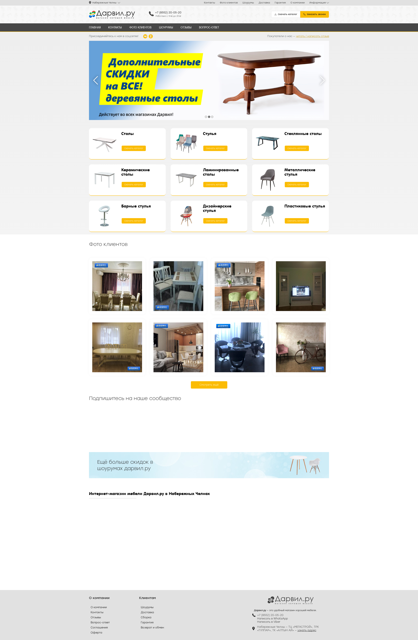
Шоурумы (248, 2)
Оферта (96, 632)
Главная (95, 27)
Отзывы (186, 27)
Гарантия (280, 2)
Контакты (209, 2)
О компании (297, 2)
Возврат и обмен (152, 627)
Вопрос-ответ (209, 27)
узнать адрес (306, 630)
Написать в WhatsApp (272, 618)
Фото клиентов (229, 2)
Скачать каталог (133, 148)
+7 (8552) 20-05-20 (168, 12)
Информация (317, 2)
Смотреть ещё (209, 384)
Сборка (146, 617)
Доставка (264, 2)
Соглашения (99, 627)
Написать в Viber (268, 621)
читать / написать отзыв (312, 36)
